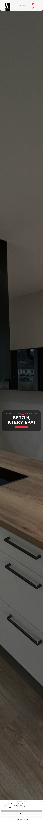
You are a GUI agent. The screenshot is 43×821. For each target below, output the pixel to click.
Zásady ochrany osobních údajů (24, 819)
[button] (41, 801)
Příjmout (21, 810)
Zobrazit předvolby (21, 817)
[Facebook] (33, 4)
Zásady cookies (16, 819)
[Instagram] (33, 8)
